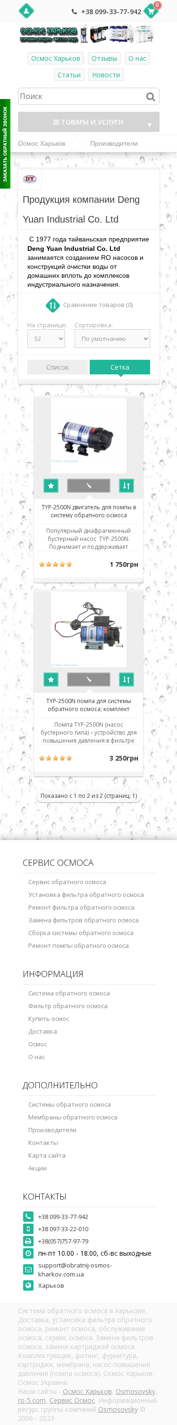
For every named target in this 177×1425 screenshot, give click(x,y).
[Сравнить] (126, 486)
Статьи (69, 74)
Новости (106, 74)
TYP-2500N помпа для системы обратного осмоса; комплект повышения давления (88, 704)
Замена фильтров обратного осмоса (83, 920)
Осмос (37, 1044)
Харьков (51, 1285)
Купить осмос (48, 1018)
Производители (114, 143)
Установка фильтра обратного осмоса (86, 894)
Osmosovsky (135, 1391)
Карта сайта (47, 1155)
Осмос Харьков (55, 58)
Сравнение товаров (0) (98, 304)
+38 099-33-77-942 (111, 11)
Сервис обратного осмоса (67, 882)
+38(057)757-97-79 (63, 1241)
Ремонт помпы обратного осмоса (78, 945)
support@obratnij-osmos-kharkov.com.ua (75, 1269)
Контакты (43, 1142)
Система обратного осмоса (69, 993)
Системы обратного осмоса (69, 1104)
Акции (37, 1168)
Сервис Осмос (72, 1400)
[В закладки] (51, 486)
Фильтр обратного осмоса (68, 1006)
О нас (137, 58)
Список (57, 367)
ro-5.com (32, 1400)
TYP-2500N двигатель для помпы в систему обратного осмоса (89, 510)
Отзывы (104, 58)
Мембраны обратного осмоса (73, 1117)
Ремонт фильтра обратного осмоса (81, 907)
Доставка (42, 1031)
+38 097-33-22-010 (63, 1229)
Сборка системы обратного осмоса (81, 932)
